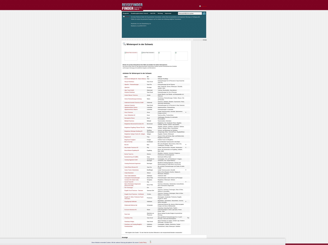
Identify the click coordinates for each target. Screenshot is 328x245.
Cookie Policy (142, 242)
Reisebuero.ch (134, 26)
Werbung (160, 13)
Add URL (153, 13)
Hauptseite (126, 13)
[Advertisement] (200, 66)
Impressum (168, 13)
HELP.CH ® (143, 26)
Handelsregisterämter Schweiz (139, 13)
